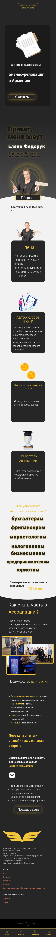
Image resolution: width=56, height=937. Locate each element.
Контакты (6, 877)
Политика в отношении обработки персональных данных (24, 888)
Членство (6, 884)
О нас (5, 873)
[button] (22, 96)
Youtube (5, 902)
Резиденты (7, 881)
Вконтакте (6, 898)
